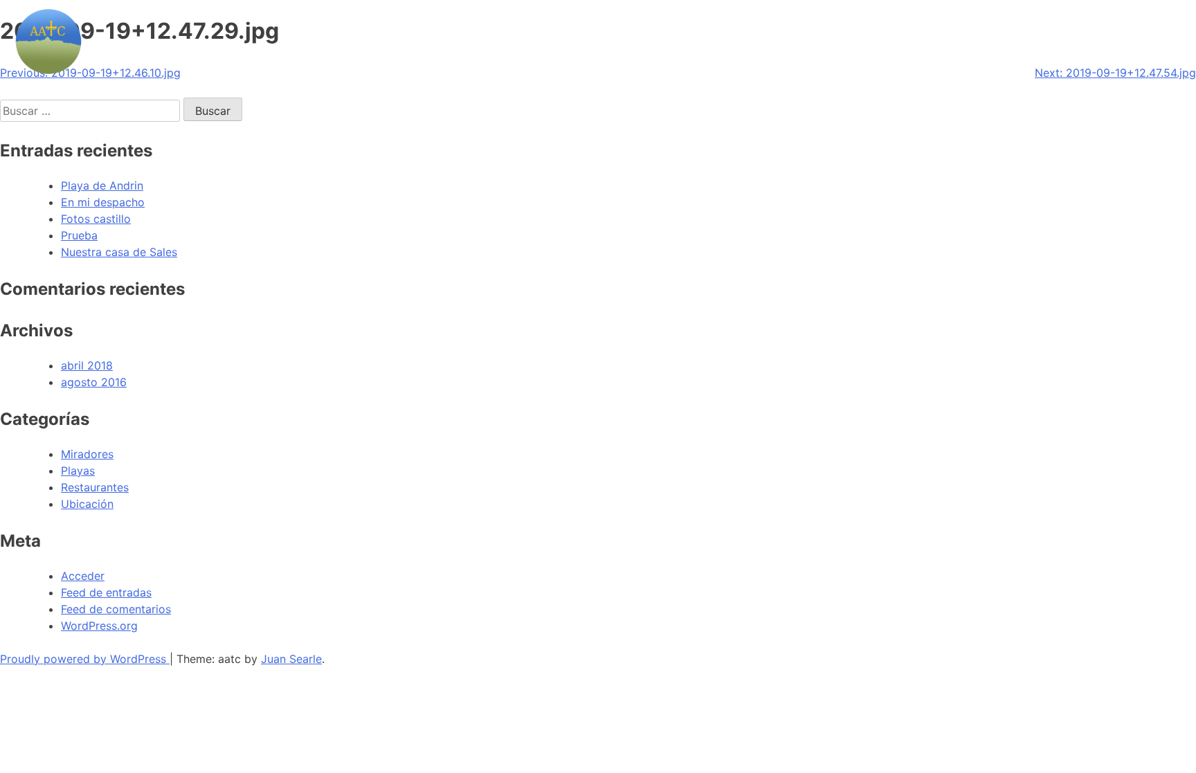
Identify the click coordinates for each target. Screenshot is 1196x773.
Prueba (79, 235)
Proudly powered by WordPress (85, 659)
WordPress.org (99, 626)
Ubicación (87, 504)
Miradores (87, 454)
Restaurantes (95, 487)
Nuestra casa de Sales (119, 252)
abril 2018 (87, 365)
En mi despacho (103, 202)
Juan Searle (291, 659)
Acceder (83, 576)
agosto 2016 (94, 382)
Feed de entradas (106, 592)
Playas (78, 471)
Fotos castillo (96, 219)
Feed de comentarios (116, 609)
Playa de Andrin (102, 185)
